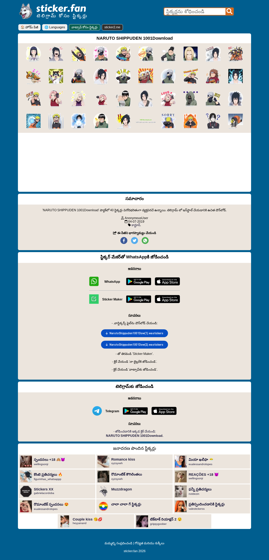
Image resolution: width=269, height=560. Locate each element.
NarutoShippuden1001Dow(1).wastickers (136, 333)
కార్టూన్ (136, 225)
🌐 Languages (55, 27)
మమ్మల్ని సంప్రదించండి (118, 543)
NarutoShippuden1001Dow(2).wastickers (136, 344)
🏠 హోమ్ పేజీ (29, 27)
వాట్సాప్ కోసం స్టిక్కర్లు (84, 27)
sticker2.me (112, 27)
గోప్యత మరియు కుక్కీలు (149, 543)
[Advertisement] (134, 162)
